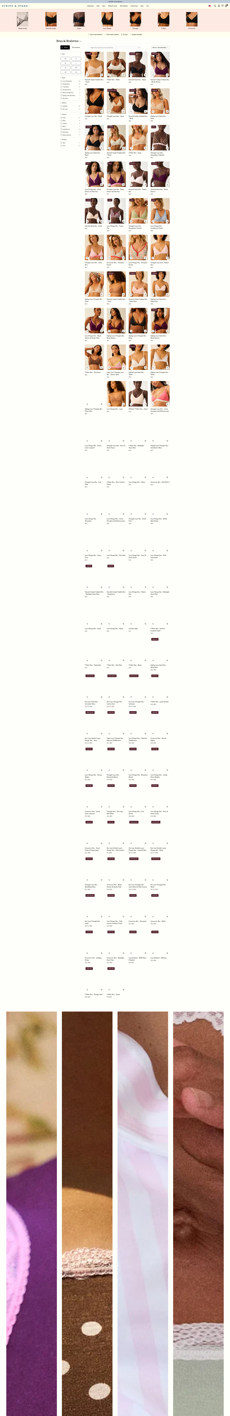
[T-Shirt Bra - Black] (138, 650)
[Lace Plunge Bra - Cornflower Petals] (160, 211)
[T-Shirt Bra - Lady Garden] (160, 686)
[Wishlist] (222, 6)
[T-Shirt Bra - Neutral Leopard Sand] (160, 613)
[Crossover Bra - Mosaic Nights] (160, 723)
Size (63, 54)
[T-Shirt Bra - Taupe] (116, 979)
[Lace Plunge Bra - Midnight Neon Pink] (160, 576)
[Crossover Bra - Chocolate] (138, 906)
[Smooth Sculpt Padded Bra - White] (116, 137)
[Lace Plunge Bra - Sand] (94, 613)
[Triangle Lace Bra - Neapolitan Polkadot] (160, 137)
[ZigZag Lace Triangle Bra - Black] (138, 320)
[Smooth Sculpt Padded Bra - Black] (138, 101)
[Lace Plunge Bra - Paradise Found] (138, 247)
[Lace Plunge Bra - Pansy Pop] (116, 211)
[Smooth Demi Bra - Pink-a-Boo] (138, 174)
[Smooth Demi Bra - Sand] (94, 211)
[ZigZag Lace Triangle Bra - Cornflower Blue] (160, 430)
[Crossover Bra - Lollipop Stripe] (94, 942)
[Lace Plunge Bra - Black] (116, 613)
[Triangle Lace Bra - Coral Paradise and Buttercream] (160, 394)
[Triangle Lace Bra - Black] (94, 101)
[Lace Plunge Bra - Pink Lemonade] (160, 540)
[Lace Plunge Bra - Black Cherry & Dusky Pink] (94, 320)
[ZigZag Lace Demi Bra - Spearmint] (160, 650)
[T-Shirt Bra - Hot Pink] (116, 650)
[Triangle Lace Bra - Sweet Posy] (138, 503)
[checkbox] (65, 58)
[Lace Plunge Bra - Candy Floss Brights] (160, 759)
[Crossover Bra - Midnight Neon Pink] (116, 942)
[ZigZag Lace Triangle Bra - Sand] (94, 284)
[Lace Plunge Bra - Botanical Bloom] (138, 759)
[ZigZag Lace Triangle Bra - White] (160, 357)
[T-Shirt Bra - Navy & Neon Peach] (116, 467)
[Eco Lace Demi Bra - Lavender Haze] (94, 686)
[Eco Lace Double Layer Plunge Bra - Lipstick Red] (138, 833)
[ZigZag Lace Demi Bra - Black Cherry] (160, 320)
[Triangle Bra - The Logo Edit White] (116, 796)
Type (63, 78)
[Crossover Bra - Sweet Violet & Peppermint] (94, 833)
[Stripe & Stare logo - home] (14, 6)
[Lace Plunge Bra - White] (138, 467)
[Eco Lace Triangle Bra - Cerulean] (138, 686)
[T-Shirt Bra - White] (116, 64)
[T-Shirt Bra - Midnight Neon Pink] (138, 430)
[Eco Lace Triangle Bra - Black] (160, 869)
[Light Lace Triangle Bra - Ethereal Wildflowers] (116, 723)
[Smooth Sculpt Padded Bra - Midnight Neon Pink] (94, 576)
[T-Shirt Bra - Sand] (138, 137)
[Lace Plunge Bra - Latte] (116, 394)
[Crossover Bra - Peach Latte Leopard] (94, 796)
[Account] (219, 6)
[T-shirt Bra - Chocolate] (94, 357)
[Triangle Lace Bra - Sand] (116, 101)
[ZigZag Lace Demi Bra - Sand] (160, 101)
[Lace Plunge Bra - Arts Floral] (138, 796)
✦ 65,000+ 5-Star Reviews (115, 1)
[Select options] (101, 75)
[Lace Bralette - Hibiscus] (160, 942)
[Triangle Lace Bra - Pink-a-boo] (160, 247)
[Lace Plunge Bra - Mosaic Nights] (94, 759)
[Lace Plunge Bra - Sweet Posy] (94, 540)
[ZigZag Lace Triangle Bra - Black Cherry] (116, 320)
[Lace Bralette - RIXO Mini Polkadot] (138, 942)
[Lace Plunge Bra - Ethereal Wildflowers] (138, 723)
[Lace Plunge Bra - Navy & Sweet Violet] (160, 796)
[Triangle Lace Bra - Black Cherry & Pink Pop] (116, 174)
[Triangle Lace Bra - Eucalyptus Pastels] (138, 211)
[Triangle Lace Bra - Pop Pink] (94, 467)
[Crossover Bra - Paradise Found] (116, 247)
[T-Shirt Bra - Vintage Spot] (94, 979)
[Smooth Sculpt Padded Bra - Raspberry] (116, 576)
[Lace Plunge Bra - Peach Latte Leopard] (94, 430)
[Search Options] (140, 47)
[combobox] (160, 47)
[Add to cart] (145, 623)
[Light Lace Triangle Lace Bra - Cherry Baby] (116, 357)
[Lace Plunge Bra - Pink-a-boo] (138, 576)
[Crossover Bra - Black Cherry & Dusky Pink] (116, 869)
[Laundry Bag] (138, 613)
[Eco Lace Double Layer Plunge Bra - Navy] (94, 723)
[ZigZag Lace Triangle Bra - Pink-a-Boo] (94, 394)
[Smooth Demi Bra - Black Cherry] (160, 174)
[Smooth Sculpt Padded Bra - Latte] (116, 284)
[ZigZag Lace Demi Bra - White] (138, 357)
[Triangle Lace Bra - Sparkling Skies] (94, 869)
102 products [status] (76, 47)
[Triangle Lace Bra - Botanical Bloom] (116, 759)
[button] (226, 6)
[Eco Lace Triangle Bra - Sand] (94, 906)
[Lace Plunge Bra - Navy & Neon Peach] (138, 540)
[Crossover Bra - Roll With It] (160, 467)
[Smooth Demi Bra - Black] (138, 64)
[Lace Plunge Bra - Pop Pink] (116, 540)
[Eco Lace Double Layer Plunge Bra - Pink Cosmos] (116, 833)
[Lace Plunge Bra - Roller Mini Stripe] (160, 503)
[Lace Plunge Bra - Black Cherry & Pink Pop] (94, 174)
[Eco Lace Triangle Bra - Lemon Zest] (116, 686)
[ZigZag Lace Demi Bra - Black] (94, 137)
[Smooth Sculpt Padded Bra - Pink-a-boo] (138, 284)
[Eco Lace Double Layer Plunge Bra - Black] (160, 833)
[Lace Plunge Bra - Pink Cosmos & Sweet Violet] (116, 906)
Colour (63, 114)
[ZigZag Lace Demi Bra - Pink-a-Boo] (160, 284)
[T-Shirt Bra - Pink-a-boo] (94, 650)
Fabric (63, 103)
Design (63, 139)
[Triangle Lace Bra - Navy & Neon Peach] (116, 430)
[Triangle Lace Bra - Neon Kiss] (94, 247)
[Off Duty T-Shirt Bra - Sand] (138, 394)
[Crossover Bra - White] (160, 906)
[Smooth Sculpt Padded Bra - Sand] (94, 64)
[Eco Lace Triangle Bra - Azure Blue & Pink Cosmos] (138, 869)
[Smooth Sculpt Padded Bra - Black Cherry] (160, 64)
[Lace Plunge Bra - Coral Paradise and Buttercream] (116, 503)
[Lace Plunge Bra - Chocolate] (94, 503)
